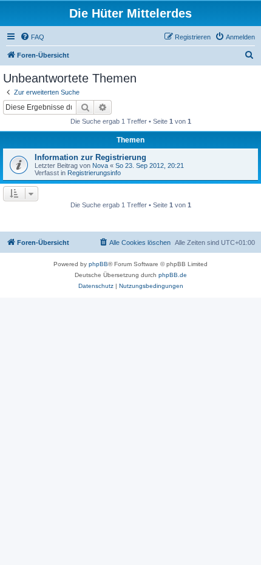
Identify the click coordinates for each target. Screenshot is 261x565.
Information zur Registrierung (90, 157)
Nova (100, 165)
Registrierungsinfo (94, 172)
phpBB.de (172, 275)
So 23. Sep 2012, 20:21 (149, 165)
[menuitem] (32, 37)
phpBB (98, 264)
